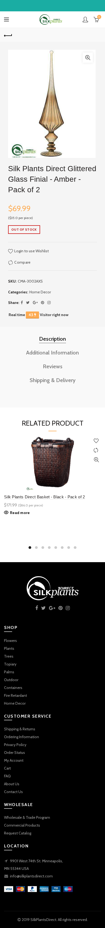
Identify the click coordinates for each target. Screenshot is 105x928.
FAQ (7, 776)
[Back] (8, 34)
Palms (9, 672)
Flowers (10, 640)
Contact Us (13, 791)
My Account (13, 760)
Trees (8, 656)
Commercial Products (22, 825)
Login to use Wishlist (31, 250)
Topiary (10, 664)
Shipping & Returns (19, 729)
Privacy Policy (15, 744)
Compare (22, 262)
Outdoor (11, 679)
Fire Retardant (15, 695)
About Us (11, 783)
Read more (20, 512)
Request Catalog (17, 833)
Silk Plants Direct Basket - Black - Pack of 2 (44, 497)
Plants (9, 648)
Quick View (96, 460)
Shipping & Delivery (53, 380)
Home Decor (40, 292)
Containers (13, 687)
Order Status (14, 752)
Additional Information (52, 352)
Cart (7, 768)
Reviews (52, 366)
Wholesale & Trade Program (27, 817)
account (85, 19)
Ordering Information (21, 736)
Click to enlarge (88, 57)
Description (52, 339)
